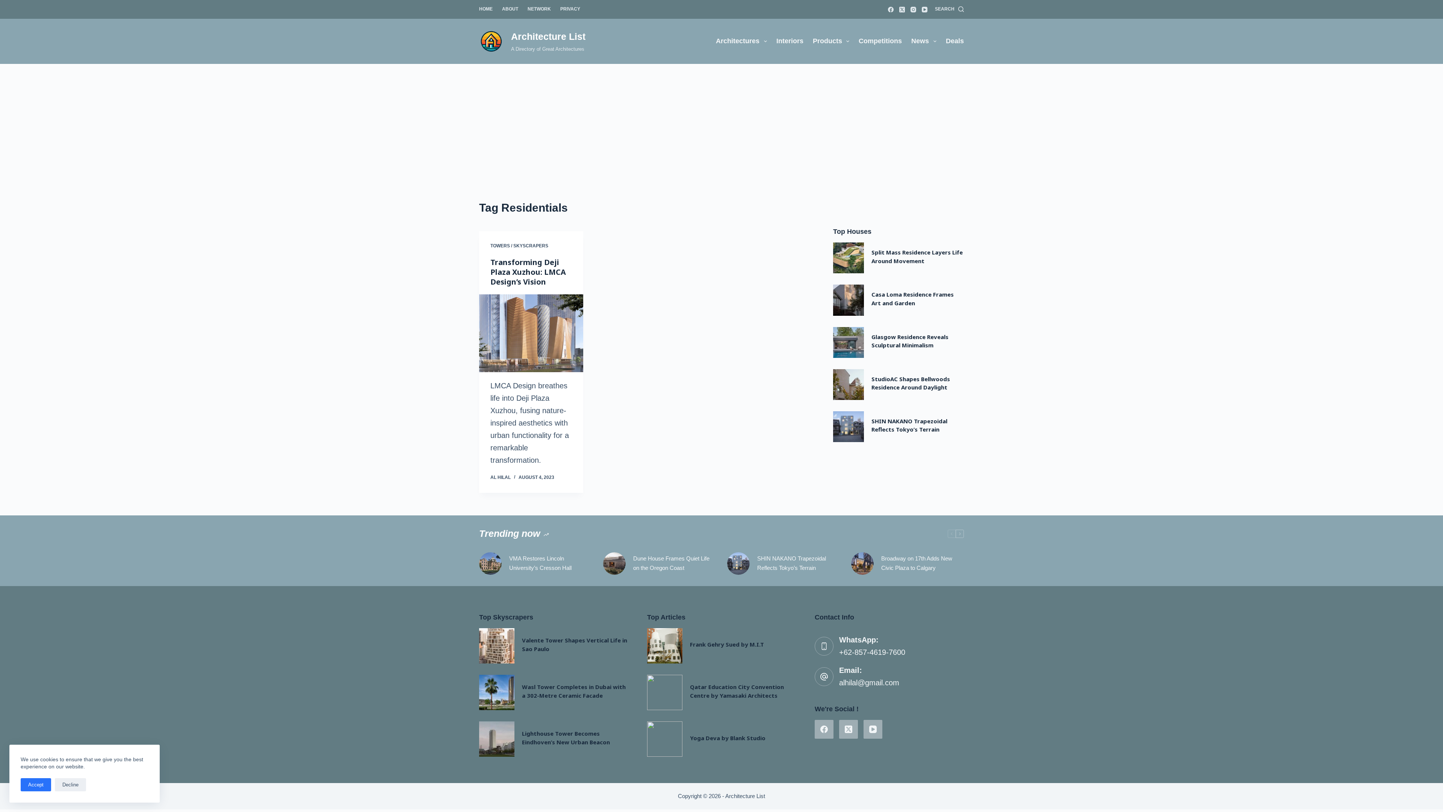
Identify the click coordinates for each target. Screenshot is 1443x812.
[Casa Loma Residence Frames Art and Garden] (848, 300)
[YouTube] (924, 9)
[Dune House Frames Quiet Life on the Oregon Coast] (614, 563)
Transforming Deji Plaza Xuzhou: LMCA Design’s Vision (528, 272)
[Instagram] (913, 9)
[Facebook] (891, 9)
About (510, 9)
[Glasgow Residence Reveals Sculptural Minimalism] (848, 342)
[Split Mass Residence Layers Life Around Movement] (848, 257)
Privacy (570, 9)
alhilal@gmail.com (869, 683)
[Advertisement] (721, 120)
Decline (70, 785)
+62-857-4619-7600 (872, 652)
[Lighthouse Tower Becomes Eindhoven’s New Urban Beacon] (496, 739)
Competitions (880, 41)
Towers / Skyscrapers (519, 245)
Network (539, 9)
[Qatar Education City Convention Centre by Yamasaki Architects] (664, 692)
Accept (36, 785)
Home (486, 9)
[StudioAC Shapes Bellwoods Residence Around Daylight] (848, 384)
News (920, 41)
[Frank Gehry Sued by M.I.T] (664, 646)
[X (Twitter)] (902, 9)
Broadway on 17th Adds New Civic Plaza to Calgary (916, 563)
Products (827, 41)
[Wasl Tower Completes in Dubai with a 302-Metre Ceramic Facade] (496, 692)
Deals (955, 41)
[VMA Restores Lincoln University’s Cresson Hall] (490, 563)
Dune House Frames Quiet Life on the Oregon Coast (671, 563)
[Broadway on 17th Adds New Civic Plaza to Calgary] (862, 563)
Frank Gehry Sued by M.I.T (727, 644)
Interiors (789, 41)
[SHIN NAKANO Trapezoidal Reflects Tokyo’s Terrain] (848, 426)
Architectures (737, 41)
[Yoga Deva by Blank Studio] (664, 739)
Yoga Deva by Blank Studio (727, 738)
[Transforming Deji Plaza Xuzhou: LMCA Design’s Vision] (531, 333)
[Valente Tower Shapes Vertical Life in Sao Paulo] (496, 646)
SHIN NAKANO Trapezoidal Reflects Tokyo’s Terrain (791, 563)
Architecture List (548, 36)
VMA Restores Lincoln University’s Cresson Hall (540, 563)
